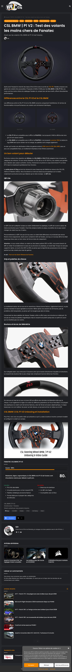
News (21, 21)
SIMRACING (29, 21)
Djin (8, 38)
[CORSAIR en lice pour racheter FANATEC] (58, 553)
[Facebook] (17, 532)
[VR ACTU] (14, 6)
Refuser (46, 665)
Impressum (52, 669)
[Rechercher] (70, 7)
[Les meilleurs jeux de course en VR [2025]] (36, 553)
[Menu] (2, 7)
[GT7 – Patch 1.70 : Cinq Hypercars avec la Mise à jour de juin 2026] (9, 596)
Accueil (7, 17)
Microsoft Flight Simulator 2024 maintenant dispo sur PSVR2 (34, 602)
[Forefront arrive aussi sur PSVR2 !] (9, 627)
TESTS (12, 17)
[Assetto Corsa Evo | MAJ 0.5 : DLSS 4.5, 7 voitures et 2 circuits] (9, 635)
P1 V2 (28, 511)
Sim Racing (35, 511)
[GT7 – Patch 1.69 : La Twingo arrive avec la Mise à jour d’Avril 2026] (9, 612)
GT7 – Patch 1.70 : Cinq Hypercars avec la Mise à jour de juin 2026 (36, 594)
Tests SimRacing (44, 21)
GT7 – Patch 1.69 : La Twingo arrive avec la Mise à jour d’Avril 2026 (36, 609)
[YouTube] (21, 532)
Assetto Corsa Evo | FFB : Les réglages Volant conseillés (13, 561)
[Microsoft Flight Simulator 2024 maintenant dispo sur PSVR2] (9, 604)
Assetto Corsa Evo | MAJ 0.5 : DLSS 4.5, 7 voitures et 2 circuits (34, 633)
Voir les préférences (61, 665)
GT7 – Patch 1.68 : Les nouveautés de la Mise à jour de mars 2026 (35, 617)
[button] (68, 648)
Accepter (31, 665)
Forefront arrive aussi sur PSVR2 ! (25, 625)
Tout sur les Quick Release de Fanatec (21, 254)
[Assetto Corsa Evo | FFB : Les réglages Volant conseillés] (14, 553)
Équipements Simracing (11, 21)
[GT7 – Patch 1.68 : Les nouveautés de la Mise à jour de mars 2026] (9, 619)
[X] (19, 532)
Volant (42, 511)
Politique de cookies (43, 669)
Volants (53, 21)
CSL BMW (14, 511)
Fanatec (21, 511)
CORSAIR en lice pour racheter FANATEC (58, 561)
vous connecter (15, 576)
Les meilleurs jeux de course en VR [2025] (35, 561)
